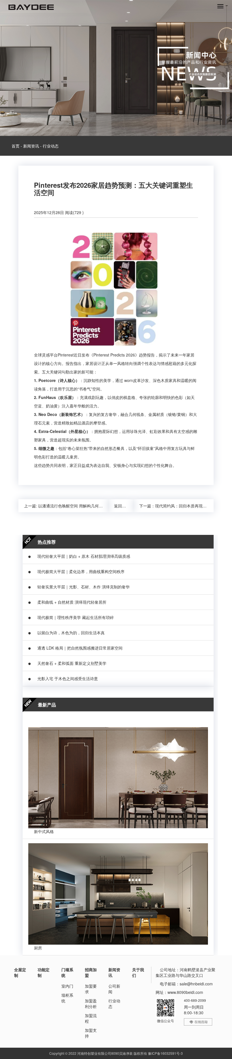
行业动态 (51, 146)
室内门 (67, 986)
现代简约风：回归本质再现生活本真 (186, 506)
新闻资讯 (31, 146)
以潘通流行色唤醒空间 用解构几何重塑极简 (76, 506)
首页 (16, 146)
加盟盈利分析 (91, 1003)
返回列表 (122, 506)
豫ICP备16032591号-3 (165, 1053)
